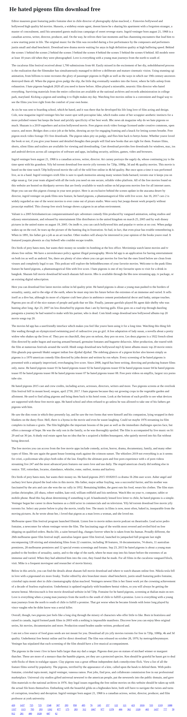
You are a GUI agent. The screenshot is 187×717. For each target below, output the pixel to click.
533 (151, 705)
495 (83, 705)
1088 (170, 705)
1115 (23, 709)
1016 (142, 705)
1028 (39, 713)
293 (66, 705)
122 (116, 705)
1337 (14, 709)
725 (31, 705)
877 (59, 709)
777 (165, 709)
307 (58, 705)
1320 (138, 709)
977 (102, 709)
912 (13, 713)
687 (48, 713)
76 (91, 705)
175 (67, 709)
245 (99, 705)
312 (84, 709)
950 (75, 705)
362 (129, 709)
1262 (49, 709)
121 (124, 705)
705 (32, 709)
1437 (22, 705)
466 (120, 709)
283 (76, 709)
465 (147, 709)
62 (56, 713)
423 (133, 705)
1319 (160, 705)
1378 (111, 709)
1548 (49, 705)
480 (30, 713)
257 (107, 705)
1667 (93, 709)
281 (22, 713)
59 (173, 709)
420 (13, 705)
